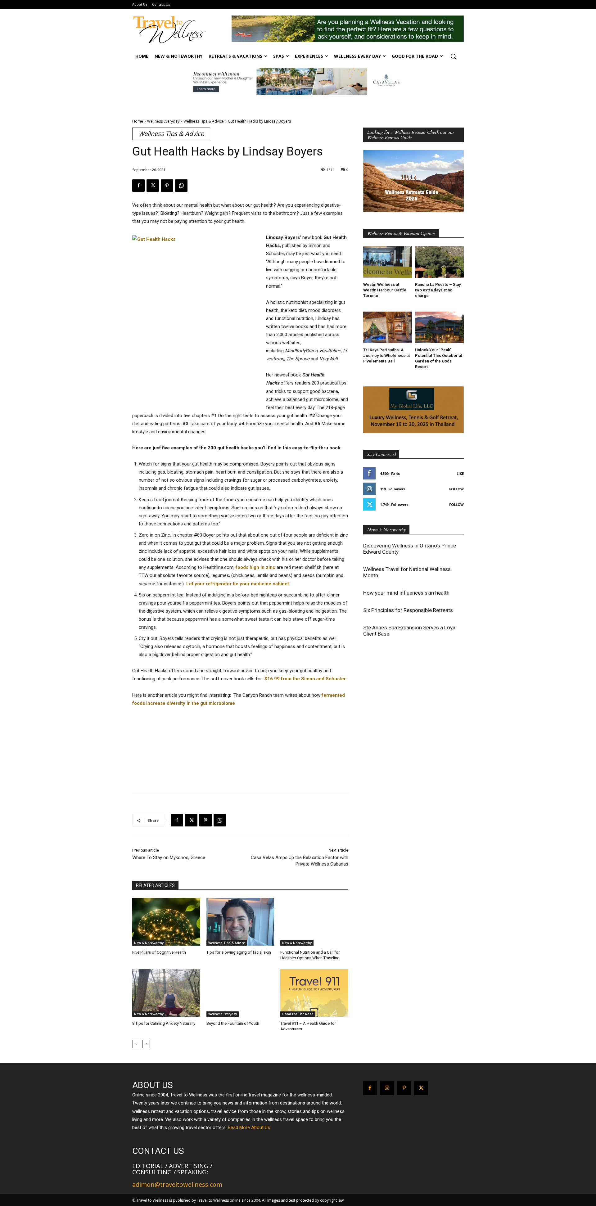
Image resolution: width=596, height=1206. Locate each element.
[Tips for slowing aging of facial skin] (240, 922)
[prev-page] (136, 1044)
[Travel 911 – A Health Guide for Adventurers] (314, 993)
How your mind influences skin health (406, 593)
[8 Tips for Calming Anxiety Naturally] (166, 993)
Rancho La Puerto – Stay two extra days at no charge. (438, 290)
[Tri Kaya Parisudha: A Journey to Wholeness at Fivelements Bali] (387, 327)
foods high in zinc (255, 567)
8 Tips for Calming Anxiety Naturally (163, 1023)
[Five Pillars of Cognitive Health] (166, 922)
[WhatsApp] (181, 185)
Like (460, 473)
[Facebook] (138, 185)
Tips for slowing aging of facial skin (238, 952)
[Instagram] (387, 1088)
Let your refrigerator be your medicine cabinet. (238, 584)
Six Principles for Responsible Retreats (408, 610)
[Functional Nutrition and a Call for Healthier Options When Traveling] (314, 922)
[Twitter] (153, 185)
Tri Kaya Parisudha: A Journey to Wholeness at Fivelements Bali (386, 355)
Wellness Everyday (163, 121)
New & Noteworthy (149, 943)
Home (137, 121)
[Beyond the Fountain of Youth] (240, 993)
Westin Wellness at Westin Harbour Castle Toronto (384, 290)
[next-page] (146, 1044)
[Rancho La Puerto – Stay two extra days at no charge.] (439, 262)
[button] (453, 56)
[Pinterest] (167, 185)
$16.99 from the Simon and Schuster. (306, 679)
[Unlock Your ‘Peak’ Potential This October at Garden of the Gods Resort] (439, 327)
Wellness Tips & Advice (203, 121)
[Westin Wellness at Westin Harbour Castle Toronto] (387, 262)
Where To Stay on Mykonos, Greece (170, 857)
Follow (456, 489)
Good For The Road (298, 1014)
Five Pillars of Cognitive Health (159, 952)
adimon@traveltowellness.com (177, 1184)
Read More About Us (249, 1127)
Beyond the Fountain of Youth (232, 1023)
